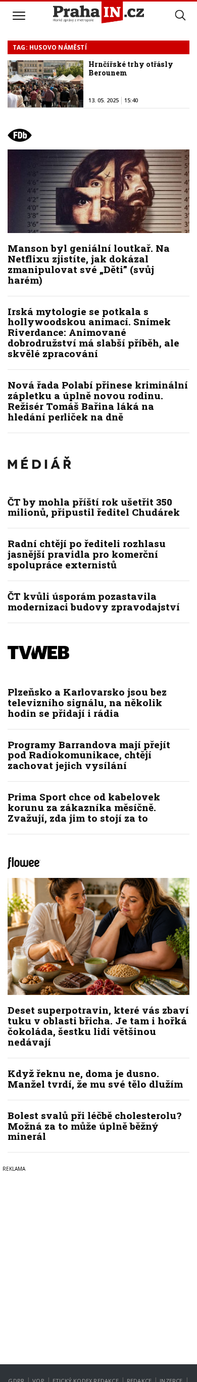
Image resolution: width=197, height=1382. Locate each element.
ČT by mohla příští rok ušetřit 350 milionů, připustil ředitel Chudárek (94, 507)
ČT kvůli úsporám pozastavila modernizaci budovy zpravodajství (94, 601)
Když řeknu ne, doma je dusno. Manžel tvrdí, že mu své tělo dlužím (95, 1078)
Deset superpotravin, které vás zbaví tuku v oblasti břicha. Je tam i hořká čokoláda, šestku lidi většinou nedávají (98, 1026)
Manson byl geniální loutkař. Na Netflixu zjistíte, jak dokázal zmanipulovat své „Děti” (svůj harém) (89, 264)
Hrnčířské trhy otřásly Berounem (130, 68)
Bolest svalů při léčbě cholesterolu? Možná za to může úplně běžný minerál (94, 1126)
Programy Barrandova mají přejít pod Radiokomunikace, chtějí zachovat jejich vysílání (89, 755)
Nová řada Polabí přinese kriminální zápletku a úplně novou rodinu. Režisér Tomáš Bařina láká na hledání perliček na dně (98, 400)
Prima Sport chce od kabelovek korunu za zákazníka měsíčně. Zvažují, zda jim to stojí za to (84, 807)
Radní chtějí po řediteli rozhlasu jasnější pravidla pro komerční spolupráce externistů (87, 554)
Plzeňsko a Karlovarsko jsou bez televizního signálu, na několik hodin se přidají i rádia (87, 702)
